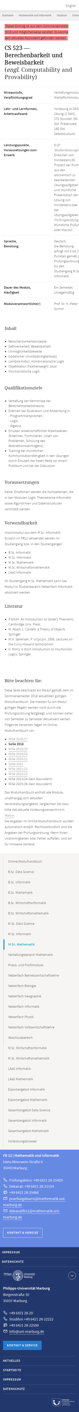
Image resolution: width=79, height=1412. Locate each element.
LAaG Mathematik (20, 1079)
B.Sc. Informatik (19, 882)
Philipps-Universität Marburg (19, 1275)
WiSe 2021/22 (18, 769)
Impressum (11, 1252)
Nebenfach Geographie (24, 996)
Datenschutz (13, 1262)
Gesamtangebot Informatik (27, 1120)
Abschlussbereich (20, 1037)
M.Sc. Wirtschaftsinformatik (27, 1048)
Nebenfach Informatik (23, 1006)
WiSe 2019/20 (18, 754)
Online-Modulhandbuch (25, 861)
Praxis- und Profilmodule (25, 965)
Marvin (9, 815)
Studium (62, 15)
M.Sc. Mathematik (21, 944)
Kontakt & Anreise (22, 1233)
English (71, 6)
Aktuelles (11, 1361)
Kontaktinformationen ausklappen (72, 1275)
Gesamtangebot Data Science (29, 1110)
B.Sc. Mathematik (20, 892)
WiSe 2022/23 (18, 774)
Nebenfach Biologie (22, 986)
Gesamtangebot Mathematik (28, 1131)
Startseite (7, 15)
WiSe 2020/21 (18, 759)
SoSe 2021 (15, 764)
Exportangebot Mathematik (27, 1100)
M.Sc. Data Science (21, 924)
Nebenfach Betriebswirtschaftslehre (33, 975)
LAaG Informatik (19, 1069)
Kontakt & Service (22, 1345)
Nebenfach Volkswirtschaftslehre (31, 1027)
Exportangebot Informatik (26, 1089)
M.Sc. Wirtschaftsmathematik (28, 1058)
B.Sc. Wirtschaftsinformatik (27, 903)
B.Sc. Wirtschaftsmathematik (28, 913)
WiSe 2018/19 (18, 749)
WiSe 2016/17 (18, 739)
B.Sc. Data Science (21, 872)
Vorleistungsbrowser (22, 1141)
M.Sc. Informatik (19, 934)
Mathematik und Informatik (35, 15)
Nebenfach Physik (21, 1017)
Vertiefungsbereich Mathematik (30, 955)
